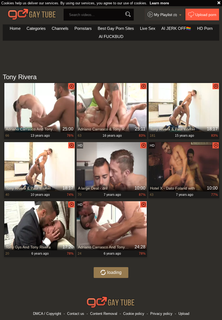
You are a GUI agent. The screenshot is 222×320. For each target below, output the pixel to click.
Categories (36, 28)
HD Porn (205, 28)
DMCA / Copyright (47, 313)
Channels (60, 28)
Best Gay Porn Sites (116, 28)
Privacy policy (161, 313)
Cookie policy (133, 313)
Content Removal (103, 313)
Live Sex (147, 28)
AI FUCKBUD (111, 36)
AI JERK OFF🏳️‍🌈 (176, 28)
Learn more (159, 3)
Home (15, 28)
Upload (183, 313)
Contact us (75, 313)
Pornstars (83, 28)
